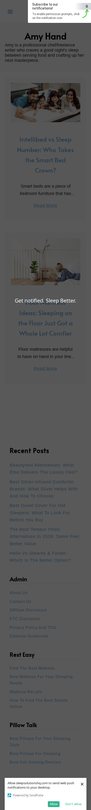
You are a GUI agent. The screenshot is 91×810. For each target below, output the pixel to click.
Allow (54, 804)
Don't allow (73, 804)
